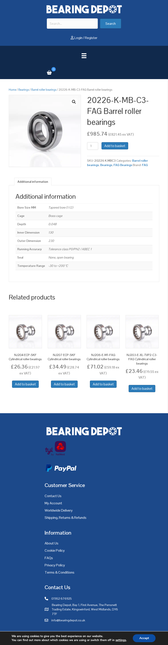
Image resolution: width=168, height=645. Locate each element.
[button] (110, 23)
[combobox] (72, 23)
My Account (53, 503)
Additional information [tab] (33, 182)
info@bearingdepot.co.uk (68, 620)
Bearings (23, 90)
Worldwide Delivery (59, 510)
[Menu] (84, 55)
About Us (51, 543)
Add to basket (114, 146)
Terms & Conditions (59, 572)
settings (121, 640)
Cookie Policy (55, 550)
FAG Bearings (123, 165)
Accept (144, 638)
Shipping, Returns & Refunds (65, 517)
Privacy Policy (55, 565)
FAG (145, 165)
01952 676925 (61, 599)
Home (12, 90)
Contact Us (53, 496)
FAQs (49, 558)
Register (91, 37)
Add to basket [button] (25, 384)
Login (78, 37)
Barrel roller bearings (43, 90)
